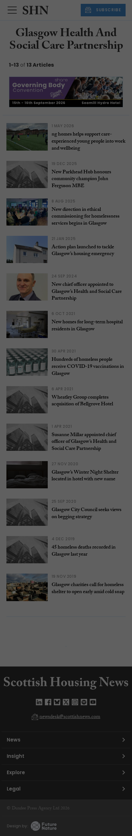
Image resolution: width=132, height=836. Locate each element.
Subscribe (103, 117)
